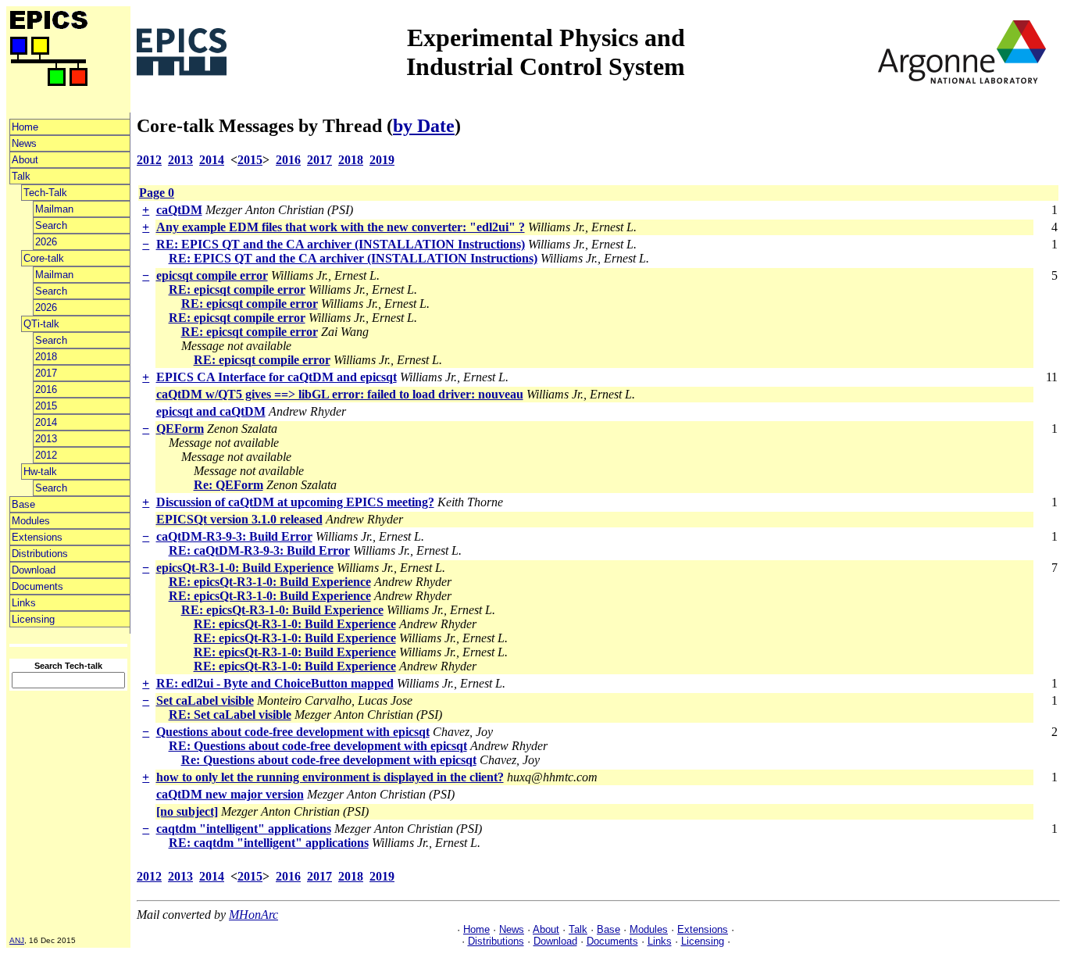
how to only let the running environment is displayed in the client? (330, 777)
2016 (46, 389)
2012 (46, 455)
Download (33, 570)
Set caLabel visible (205, 700)
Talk (21, 176)
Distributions (40, 553)
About (25, 160)
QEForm (180, 428)
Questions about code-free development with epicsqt (293, 731)
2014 (46, 422)
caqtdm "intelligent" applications (243, 828)
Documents (37, 586)
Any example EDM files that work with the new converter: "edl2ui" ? (340, 227)
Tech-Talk (45, 192)
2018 (46, 357)
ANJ (16, 940)
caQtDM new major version (230, 794)
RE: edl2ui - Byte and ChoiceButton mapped (275, 683)
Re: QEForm (228, 484)
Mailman (54, 209)
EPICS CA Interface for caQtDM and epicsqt (276, 377)
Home (25, 127)
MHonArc (253, 914)
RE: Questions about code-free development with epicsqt (318, 745)
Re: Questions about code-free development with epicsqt (328, 759)
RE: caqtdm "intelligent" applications (269, 842)
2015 (46, 406)
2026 (46, 242)
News (24, 143)
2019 (381, 159)
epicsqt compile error (212, 275)
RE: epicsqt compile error (237, 289)
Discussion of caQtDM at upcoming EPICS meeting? (295, 502)
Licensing (33, 619)
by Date (424, 126)
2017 (46, 373)
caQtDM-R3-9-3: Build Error (234, 536)
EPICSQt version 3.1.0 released (239, 519)
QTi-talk (41, 324)
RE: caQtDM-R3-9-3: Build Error (259, 550)
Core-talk (43, 258)
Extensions (37, 537)
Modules (31, 521)
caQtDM (179, 209)
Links (24, 603)
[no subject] (187, 811)
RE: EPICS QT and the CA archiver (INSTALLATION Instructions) (340, 244)
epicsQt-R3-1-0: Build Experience (245, 567)
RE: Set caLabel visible (230, 714)
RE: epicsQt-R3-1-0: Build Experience (270, 581)
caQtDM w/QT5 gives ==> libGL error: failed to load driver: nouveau (339, 394)
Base (23, 504)
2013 (46, 439)
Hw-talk (40, 471)
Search (51, 225)
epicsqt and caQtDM (211, 411)
